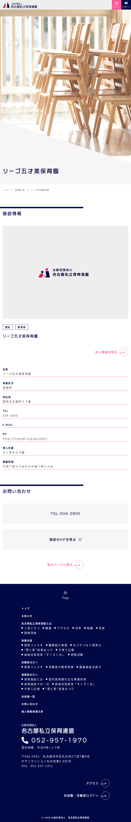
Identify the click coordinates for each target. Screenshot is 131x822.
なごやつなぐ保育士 (87, 645)
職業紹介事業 (58, 645)
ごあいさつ (32, 628)
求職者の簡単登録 (61, 667)
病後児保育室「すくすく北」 (44, 655)
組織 (90, 628)
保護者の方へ (29, 674)
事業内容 (27, 640)
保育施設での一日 (36, 684)
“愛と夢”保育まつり (38, 650)
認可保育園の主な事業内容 (68, 679)
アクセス (63, 628)
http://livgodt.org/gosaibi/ (25, 438)
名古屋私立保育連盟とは (36, 623)
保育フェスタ (33, 645)
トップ (25, 608)
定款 (102, 628)
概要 (48, 628)
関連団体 (30, 633)
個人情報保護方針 (32, 711)
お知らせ (27, 616)
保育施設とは (33, 679)
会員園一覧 (28, 696)
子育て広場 (66, 650)
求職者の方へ (29, 662)
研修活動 (77, 655)
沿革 (78, 628)
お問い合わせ (29, 704)
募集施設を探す (90, 667)
